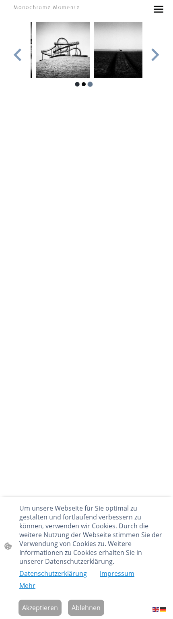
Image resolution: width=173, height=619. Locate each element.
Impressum (117, 573)
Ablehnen (86, 607)
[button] (156, 609)
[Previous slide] (18, 54)
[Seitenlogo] (46, 6)
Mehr (27, 585)
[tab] (77, 84)
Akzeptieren (40, 607)
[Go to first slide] (154, 54)
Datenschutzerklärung (53, 573)
